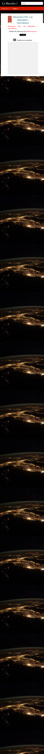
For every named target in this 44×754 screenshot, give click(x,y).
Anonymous (33, 31)
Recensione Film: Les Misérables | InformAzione (23, 19)
